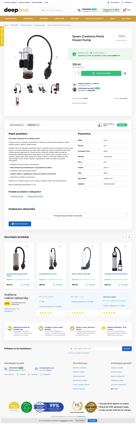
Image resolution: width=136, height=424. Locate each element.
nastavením (64, 420)
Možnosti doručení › (84, 85)
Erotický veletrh (116, 372)
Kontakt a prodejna (10, 2)
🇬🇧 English (115, 389)
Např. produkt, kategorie (54, 10)
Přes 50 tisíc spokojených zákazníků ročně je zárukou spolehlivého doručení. (117, 333)
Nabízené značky (117, 380)
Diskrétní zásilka (37, 2)
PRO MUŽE (14, 25)
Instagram (47, 374)
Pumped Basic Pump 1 (48, 274)
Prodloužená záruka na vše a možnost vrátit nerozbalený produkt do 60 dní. (86, 333)
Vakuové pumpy (26, 25)
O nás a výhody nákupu (81, 384)
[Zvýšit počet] (78, 72)
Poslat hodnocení (21, 224)
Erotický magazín (79, 389)
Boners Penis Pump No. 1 (81, 274)
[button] (56, 57)
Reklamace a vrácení (80, 380)
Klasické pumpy (40, 25)
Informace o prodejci (79, 103)
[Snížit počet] (78, 74)
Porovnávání (115, 2)
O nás (46, 2)
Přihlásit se (128, 2)
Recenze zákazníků (118, 376)
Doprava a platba (24, 2)
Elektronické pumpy (35, 196)
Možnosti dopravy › (99, 53)
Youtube (23, 374)
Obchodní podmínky (118, 384)
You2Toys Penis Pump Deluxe (116, 274)
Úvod (6, 25)
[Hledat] (43, 10)
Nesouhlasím (80, 420)
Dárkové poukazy (79, 376)
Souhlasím (92, 420)
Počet (74, 73)
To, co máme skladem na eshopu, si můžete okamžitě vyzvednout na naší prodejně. (55, 333)
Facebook (34, 374)
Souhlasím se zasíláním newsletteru (79, 353)
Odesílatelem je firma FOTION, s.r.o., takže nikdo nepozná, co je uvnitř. (22, 333)
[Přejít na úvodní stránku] (16, 10)
